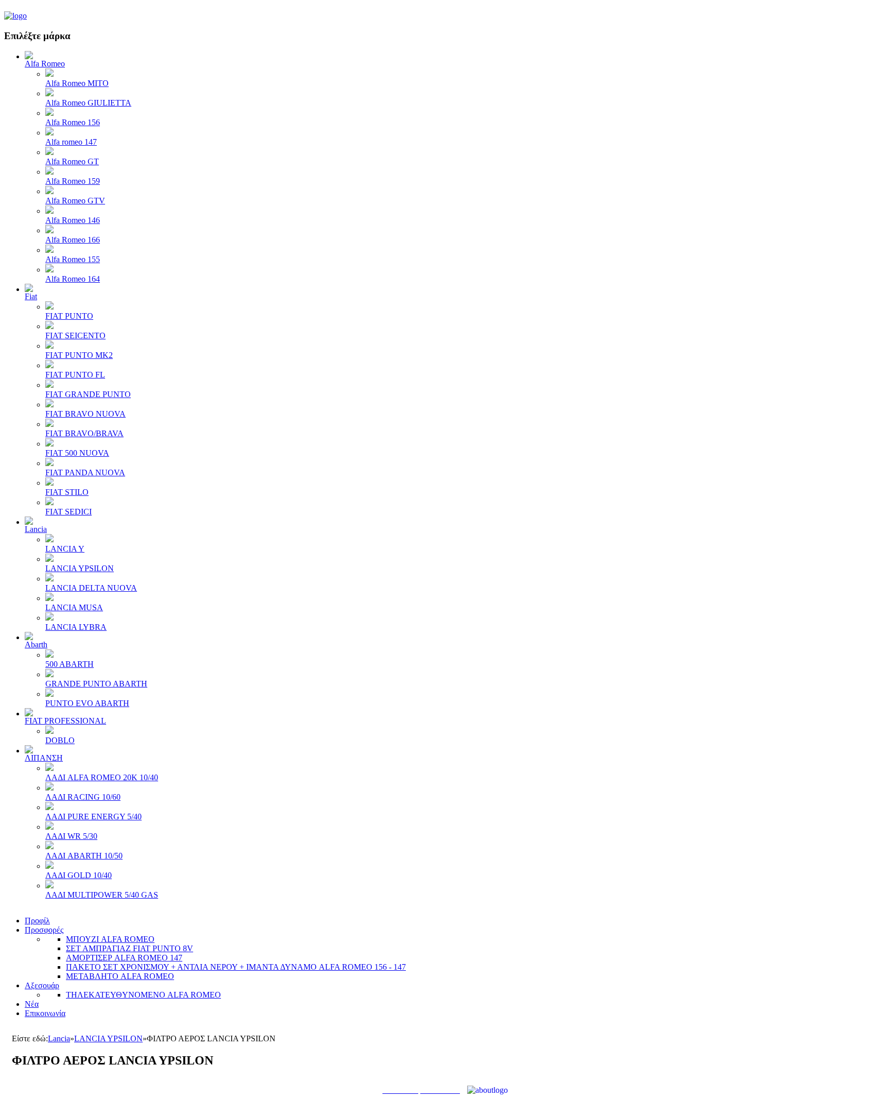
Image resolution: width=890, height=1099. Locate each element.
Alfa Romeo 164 (72, 278)
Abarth (36, 644)
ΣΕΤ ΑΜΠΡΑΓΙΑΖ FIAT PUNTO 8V (129, 948)
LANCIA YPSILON (79, 568)
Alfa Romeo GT (72, 161)
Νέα (32, 1004)
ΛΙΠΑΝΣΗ (44, 757)
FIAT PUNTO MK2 (79, 355)
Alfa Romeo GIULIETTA (88, 102)
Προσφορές (44, 929)
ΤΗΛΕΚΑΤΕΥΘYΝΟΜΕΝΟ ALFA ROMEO (143, 994)
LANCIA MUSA (74, 607)
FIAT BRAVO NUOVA (85, 413)
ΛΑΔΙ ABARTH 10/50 (84, 855)
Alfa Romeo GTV (75, 200)
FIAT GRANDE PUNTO (88, 394)
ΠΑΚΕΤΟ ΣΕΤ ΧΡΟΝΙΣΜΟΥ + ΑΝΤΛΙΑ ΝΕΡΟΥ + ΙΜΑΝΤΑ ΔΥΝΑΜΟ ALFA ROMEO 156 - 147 (236, 967)
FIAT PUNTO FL (75, 374)
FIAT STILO (67, 492)
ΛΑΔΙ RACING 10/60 (83, 797)
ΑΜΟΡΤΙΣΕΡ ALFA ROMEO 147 (124, 957)
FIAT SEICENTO (75, 335)
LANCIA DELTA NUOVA (91, 587)
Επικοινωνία (45, 1013)
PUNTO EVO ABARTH (87, 703)
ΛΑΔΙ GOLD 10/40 (78, 875)
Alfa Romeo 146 (72, 220)
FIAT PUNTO (69, 316)
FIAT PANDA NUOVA (85, 472)
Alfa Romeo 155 (72, 259)
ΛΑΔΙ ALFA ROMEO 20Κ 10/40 (101, 777)
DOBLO (60, 740)
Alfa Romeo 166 (72, 239)
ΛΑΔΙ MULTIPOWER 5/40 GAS (101, 894)
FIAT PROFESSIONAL (65, 720)
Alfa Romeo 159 (72, 181)
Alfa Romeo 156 (72, 122)
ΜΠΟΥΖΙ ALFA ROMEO (110, 939)
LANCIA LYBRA (76, 627)
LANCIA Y (64, 548)
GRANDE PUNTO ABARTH (96, 683)
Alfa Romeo (45, 63)
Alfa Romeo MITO (77, 83)
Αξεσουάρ (42, 985)
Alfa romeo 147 (71, 142)
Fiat (31, 296)
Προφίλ (37, 920)
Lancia (36, 529)
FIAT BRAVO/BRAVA (84, 433)
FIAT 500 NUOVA (77, 453)
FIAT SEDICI (68, 511)
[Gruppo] (15, 15)
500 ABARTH (69, 664)
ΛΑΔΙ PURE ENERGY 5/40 (93, 816)
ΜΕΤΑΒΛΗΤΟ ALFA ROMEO (120, 976)
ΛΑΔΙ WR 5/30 (71, 836)
